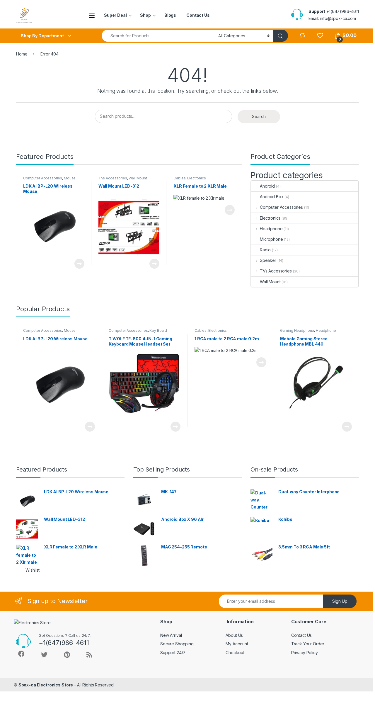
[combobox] (158, 36)
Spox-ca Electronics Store (45, 684)
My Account (237, 643)
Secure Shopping (177, 643)
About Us (234, 635)
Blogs (170, 15)
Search (259, 116)
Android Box (271, 196)
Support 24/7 (172, 652)
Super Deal (115, 15)
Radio (265, 249)
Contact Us (198, 15)
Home (21, 53)
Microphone (271, 239)
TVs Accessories (112, 178)
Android (267, 186)
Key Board (158, 330)
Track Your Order (307, 643)
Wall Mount (138, 178)
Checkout (235, 652)
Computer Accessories (42, 178)
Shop (145, 15)
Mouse (70, 178)
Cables (179, 178)
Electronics (196, 178)
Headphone (271, 228)
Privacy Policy (304, 652)
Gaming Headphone (297, 330)
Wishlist (32, 570)
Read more (79, 264)
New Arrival (171, 635)
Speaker (268, 260)
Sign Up (339, 601)
